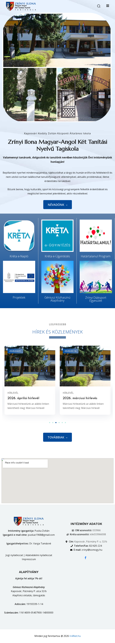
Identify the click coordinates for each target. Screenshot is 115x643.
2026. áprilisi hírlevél (23, 398)
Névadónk (56, 205)
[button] (49, 422)
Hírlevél (12, 392)
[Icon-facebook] (85, 557)
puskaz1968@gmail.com (41, 534)
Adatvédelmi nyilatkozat (38, 555)
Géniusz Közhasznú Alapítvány (57, 298)
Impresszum (29, 559)
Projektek (19, 297)
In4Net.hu (75, 636)
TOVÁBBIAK (56, 437)
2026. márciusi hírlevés (80, 398)
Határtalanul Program (96, 256)
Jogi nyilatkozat (14, 555)
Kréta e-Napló (19, 256)
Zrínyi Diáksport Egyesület (95, 299)
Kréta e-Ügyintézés (57, 256)
